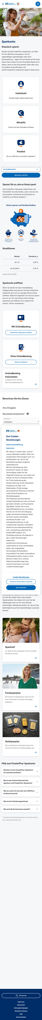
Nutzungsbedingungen (21, 1008)
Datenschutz (21, 1005)
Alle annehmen (21, 588)
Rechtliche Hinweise (21, 1011)
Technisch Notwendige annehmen (21, 582)
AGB (21, 1014)
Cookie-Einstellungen (21, 577)
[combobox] (21, 169)
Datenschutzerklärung (14, 445)
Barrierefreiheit (21, 1017)
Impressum (21, 1002)
